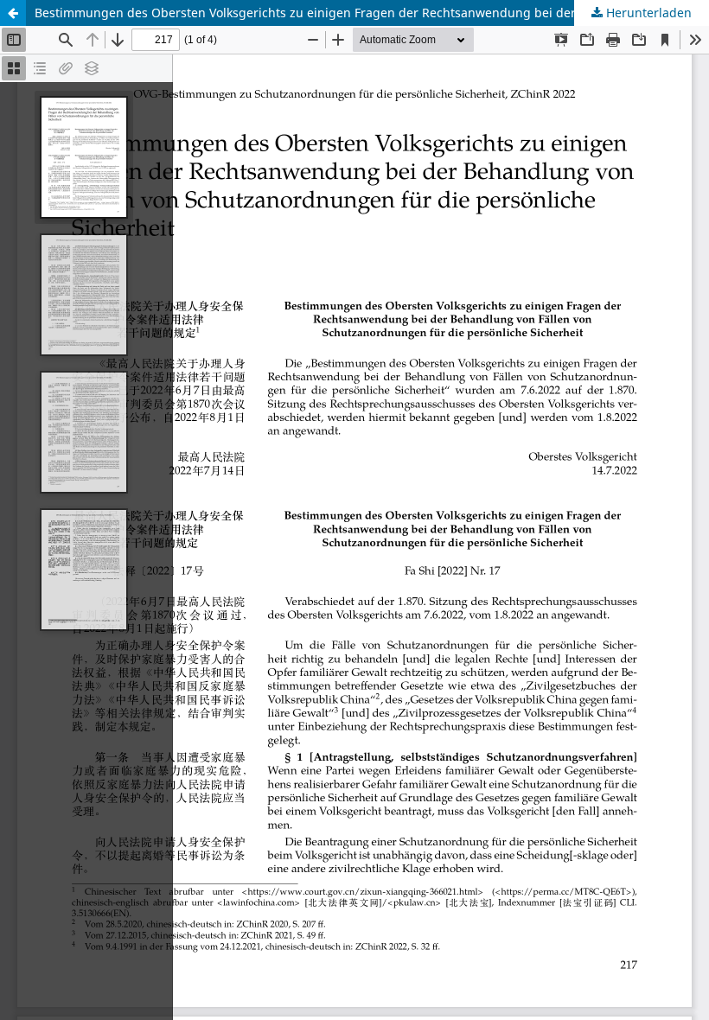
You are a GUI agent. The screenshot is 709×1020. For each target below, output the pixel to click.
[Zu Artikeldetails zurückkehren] (13, 13)
